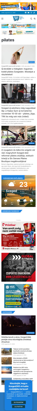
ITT (29, 396)
